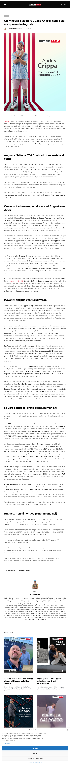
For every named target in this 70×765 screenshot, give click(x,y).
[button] (67, 730)
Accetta (35, 748)
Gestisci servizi (6, 743)
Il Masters (7, 121)
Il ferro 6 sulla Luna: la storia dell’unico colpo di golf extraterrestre (49, 681)
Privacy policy (30, 762)
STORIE (6, 16)
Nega (35, 753)
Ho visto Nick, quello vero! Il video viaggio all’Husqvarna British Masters (18, 681)
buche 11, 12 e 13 (16, 281)
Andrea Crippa (35, 594)
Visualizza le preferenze (35, 758)
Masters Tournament (24, 570)
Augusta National (10, 570)
